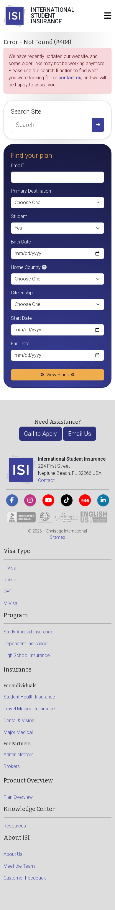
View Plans (57, 374)
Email (17, 165)
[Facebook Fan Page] (12, 500)
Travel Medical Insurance (29, 708)
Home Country (26, 267)
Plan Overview (18, 797)
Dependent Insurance (25, 643)
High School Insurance (27, 655)
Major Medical (18, 732)
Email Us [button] (79, 433)
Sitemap (57, 537)
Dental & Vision (19, 720)
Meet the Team (19, 866)
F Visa (10, 568)
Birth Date (21, 242)
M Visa (10, 603)
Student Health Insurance (29, 697)
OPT (8, 591)
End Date (20, 343)
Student (19, 216)
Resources (15, 826)
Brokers (12, 766)
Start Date (21, 318)
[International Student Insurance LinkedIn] (103, 500)
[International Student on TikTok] (67, 500)
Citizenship (22, 293)
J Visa (10, 580)
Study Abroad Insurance (28, 632)
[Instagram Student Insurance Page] (30, 500)
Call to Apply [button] (40, 433)
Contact (46, 480)
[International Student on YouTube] (48, 500)
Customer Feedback (25, 878)
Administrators (19, 754)
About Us (13, 854)
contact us (69, 77)
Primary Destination (31, 191)
